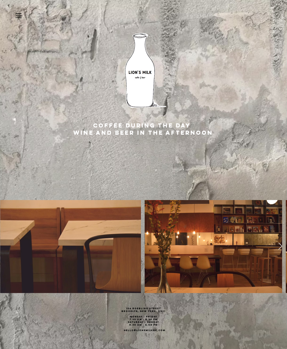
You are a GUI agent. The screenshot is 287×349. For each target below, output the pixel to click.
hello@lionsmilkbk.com (144, 330)
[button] (18, 15)
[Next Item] (280, 246)
